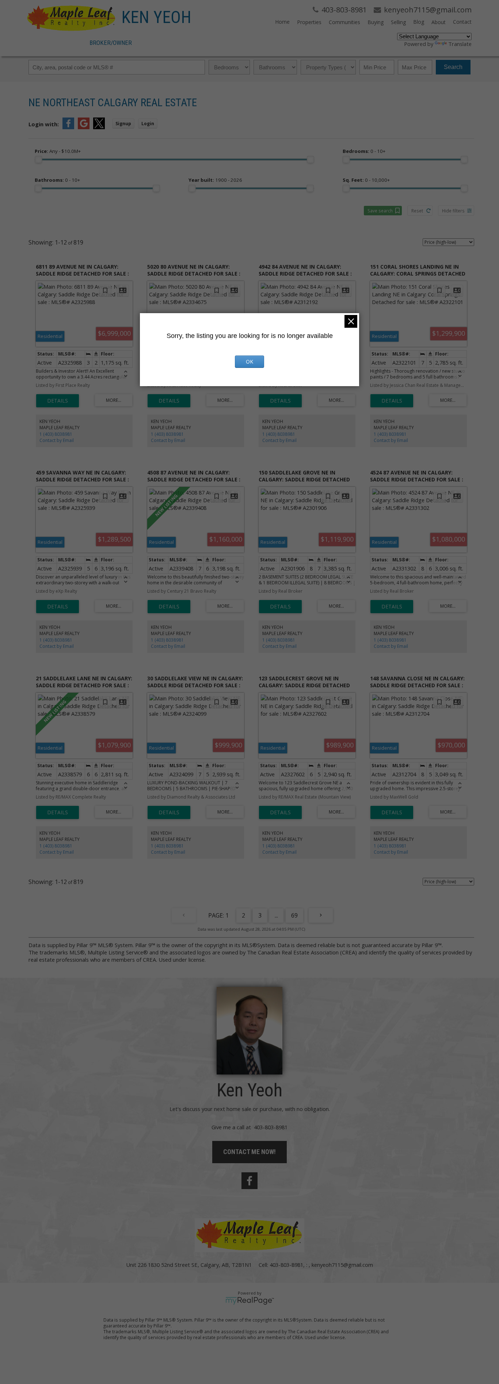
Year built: (215, 180)
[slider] (38, 159)
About (438, 22)
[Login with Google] (83, 127)
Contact (462, 21)
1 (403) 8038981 (55, 434)
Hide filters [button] (453, 211)
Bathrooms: (57, 180)
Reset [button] (417, 211)
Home (282, 21)
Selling (398, 22)
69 (294, 915)
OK (249, 361)
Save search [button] (380, 211)
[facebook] (249, 1180)
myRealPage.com (249, 1301)
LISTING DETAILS (57, 400)
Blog (418, 21)
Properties (309, 22)
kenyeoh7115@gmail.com (342, 1264)
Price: (58, 151)
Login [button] (147, 123)
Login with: (43, 124)
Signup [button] (123, 123)
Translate (460, 43)
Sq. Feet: (366, 180)
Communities (344, 22)
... (276, 915)
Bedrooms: (364, 151)
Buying (375, 22)
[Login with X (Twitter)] (99, 127)
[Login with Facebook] (68, 127)
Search (453, 67)
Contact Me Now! (249, 1152)
